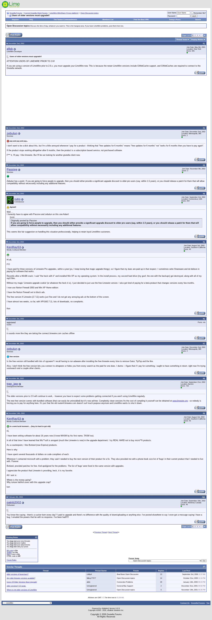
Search (198, 19)
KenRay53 (14, 247)
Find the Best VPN (141, 19)
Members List (107, 19)
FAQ (31, 19)
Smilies (9, 552)
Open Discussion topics (90, 13)
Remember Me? (200, 13)
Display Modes (197, 39)
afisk (10, 48)
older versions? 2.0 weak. (16, 586)
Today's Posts (174, 19)
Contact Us (184, 603)
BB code (10, 550)
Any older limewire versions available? (21, 578)
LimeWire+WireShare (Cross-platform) (64, 13)
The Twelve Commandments (65, 19)
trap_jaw (12, 383)
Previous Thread (100, 532)
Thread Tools (181, 39)
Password (171, 16)
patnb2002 (14, 502)
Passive (12, 169)
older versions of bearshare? (17, 574)
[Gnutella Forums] (11, 7)
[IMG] (9, 554)
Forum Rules (11, 560)
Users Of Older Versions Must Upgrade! (22, 582)
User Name (172, 13)
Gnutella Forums (16, 13)
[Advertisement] (106, 100)
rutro (17, 199)
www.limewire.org (180, 401)
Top (208, 603)
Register (15, 19)
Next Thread (113, 532)
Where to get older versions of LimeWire (22, 590)
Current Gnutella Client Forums (36, 13)
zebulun (12, 133)
